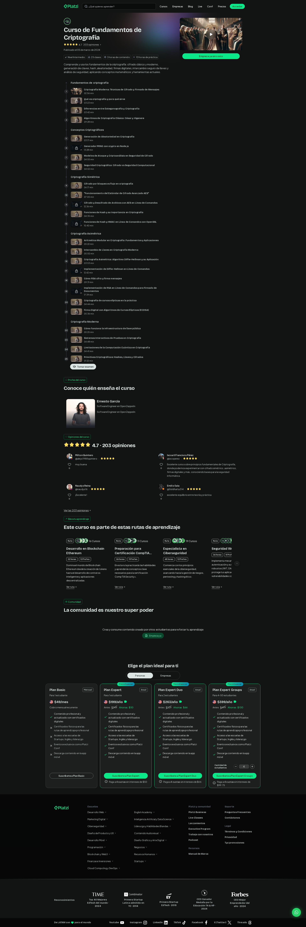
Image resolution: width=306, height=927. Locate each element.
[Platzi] (71, 6)
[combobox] (119, 6)
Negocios (139, 847)
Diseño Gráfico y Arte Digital (149, 840)
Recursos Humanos (144, 854)
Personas (140, 675)
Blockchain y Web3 (97, 854)
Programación (95, 847)
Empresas (177, 6)
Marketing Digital (96, 819)
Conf (210, 6)
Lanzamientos (197, 823)
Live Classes (196, 817)
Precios (222, 6)
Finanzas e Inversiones (99, 861)
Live (200, 6)
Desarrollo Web (95, 812)
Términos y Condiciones (238, 831)
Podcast (193, 840)
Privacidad (231, 837)
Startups (139, 861)
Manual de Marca (198, 854)
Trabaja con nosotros (201, 834)
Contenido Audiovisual (146, 833)
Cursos (163, 6)
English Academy (143, 812)
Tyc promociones (234, 842)
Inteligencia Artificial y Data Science (153, 819)
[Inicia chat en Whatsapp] (296, 912)
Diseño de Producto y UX (100, 833)
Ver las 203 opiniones (76, 510)
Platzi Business (197, 812)
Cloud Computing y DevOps (102, 868)
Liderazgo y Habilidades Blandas (151, 826)
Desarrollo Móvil (96, 840)
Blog (190, 6)
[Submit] (86, 6)
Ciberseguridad (95, 826)
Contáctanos (232, 817)
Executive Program (199, 829)
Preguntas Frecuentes (238, 812)
